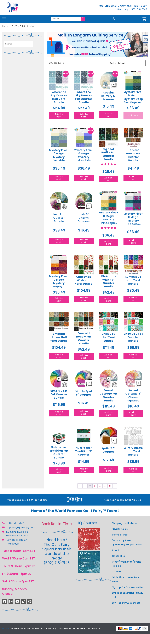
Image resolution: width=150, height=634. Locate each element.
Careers (116, 571)
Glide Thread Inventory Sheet (125, 579)
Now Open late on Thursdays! (16, 541)
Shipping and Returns (124, 523)
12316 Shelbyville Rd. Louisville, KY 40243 (17, 533)
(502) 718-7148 (15, 523)
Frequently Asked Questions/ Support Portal (127, 542)
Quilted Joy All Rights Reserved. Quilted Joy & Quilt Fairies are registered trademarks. (55, 628)
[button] (144, 18)
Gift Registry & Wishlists (126, 603)
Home (5, 26)
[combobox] (66, 19)
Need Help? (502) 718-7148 (132, 9)
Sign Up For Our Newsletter (127, 587)
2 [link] (90, 486)
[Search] (83, 19)
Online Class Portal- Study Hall (127, 595)
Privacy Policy (120, 529)
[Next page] (114, 486)
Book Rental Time (57, 523)
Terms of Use (119, 534)
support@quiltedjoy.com (21, 527)
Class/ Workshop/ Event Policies (126, 564)
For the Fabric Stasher (23, 26)
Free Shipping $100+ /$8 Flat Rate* (122, 5)
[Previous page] (80, 486)
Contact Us (119, 556)
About (115, 550)
